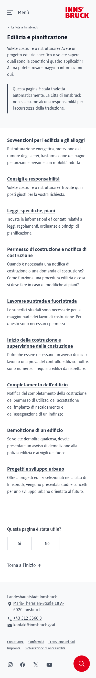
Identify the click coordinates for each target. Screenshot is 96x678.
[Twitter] (36, 665)
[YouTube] (49, 665)
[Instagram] (10, 665)
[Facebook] (22, 665)
